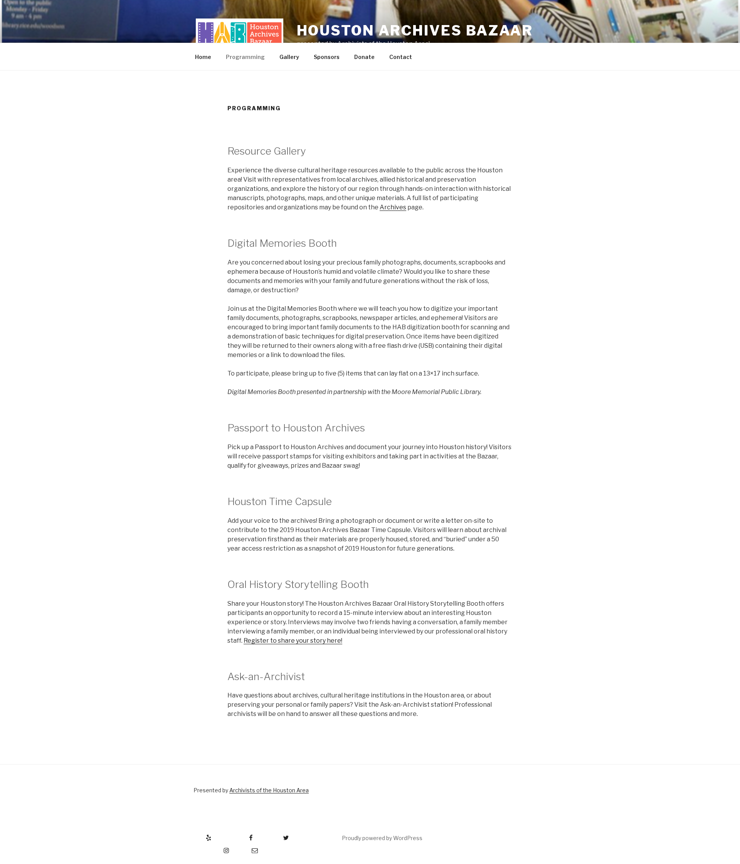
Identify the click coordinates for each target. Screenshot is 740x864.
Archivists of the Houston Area (269, 790)
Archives (393, 207)
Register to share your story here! (293, 640)
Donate (364, 57)
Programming (245, 57)
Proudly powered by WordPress (382, 838)
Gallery (289, 57)
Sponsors (327, 57)
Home (203, 57)
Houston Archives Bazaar (415, 30)
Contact (400, 57)
